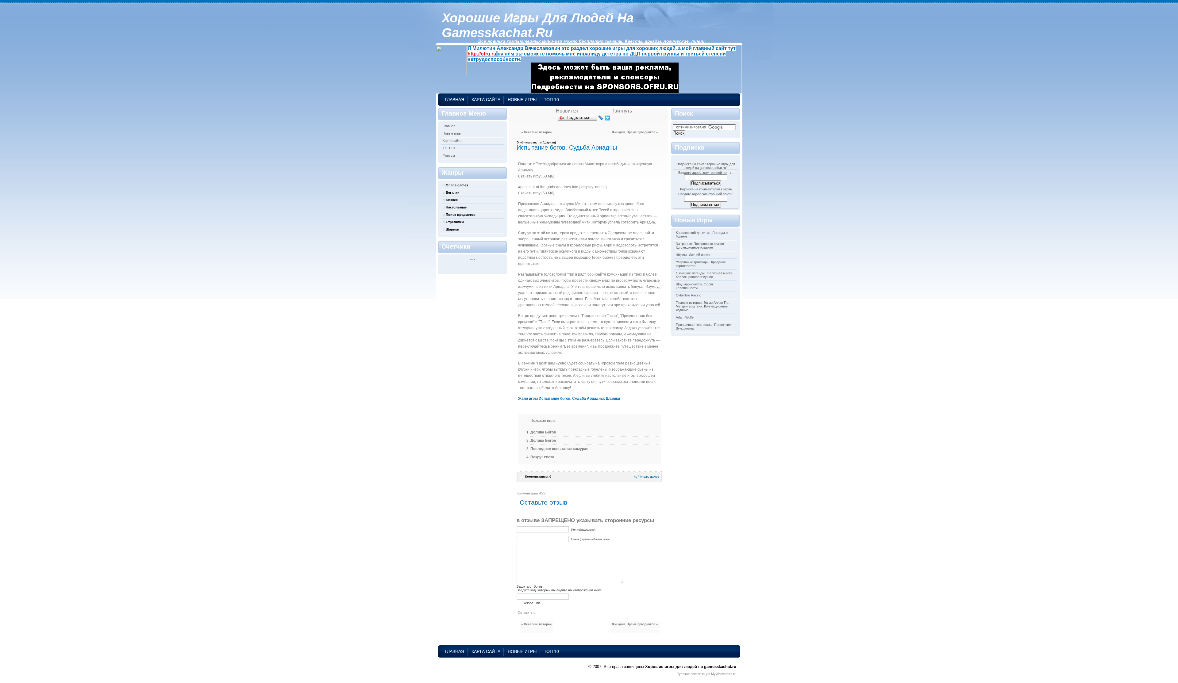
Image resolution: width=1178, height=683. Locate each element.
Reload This (532, 603)
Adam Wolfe (685, 317)
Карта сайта (486, 99)
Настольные (456, 207)
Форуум (449, 155)
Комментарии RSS (531, 493)
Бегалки (453, 192)
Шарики (452, 229)
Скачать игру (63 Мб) (536, 176)
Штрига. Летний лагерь (693, 255)
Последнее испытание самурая (559, 449)
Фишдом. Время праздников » (635, 132)
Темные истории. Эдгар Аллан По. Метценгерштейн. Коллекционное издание (702, 306)
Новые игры (522, 99)
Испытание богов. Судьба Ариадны (567, 147)
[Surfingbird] (607, 118)
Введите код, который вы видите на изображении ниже (559, 590)
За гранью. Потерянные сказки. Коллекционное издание (700, 245)
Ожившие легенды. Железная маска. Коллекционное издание (704, 275)
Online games (457, 185)
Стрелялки (455, 222)
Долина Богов (543, 432)
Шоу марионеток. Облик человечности (695, 286)
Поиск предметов (460, 214)
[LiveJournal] (601, 118)
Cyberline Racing (688, 295)
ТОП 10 (551, 99)
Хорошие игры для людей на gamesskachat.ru (537, 25)
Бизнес (452, 200)
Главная (454, 99)
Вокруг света (542, 457)
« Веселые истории (536, 132)
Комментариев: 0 (538, 476)
